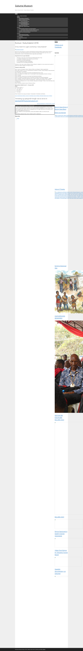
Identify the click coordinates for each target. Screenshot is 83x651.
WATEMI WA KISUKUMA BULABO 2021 (59, 418)
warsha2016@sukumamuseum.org (26, 101)
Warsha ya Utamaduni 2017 (23, 20)
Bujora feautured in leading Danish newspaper (61, 534)
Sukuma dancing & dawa (23, 37)
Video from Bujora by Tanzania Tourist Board (61, 552)
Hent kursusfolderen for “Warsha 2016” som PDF (46, 103)
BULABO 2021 (59, 517)
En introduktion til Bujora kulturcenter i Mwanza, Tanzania (30, 29)
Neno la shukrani (60, 112)
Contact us (19, 38)
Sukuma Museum (24, 5)
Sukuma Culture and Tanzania (23, 34)
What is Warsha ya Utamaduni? (24, 18)
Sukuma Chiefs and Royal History (24, 35)
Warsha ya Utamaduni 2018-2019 (24, 19)
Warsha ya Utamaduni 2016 (23, 22)
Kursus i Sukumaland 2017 (25, 21)
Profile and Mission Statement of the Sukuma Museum (27, 28)
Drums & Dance (20, 36)
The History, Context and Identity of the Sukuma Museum (28, 30)
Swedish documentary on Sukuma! (60, 571)
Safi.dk (44, 649)
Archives (18, 33)
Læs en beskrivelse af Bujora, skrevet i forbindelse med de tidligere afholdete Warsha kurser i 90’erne (33, 95)
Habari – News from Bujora (22, 15)
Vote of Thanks (60, 189)
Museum (18, 27)
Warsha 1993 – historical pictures (24, 26)
